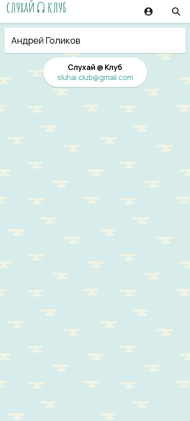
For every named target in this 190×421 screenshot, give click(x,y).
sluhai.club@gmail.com (95, 77)
